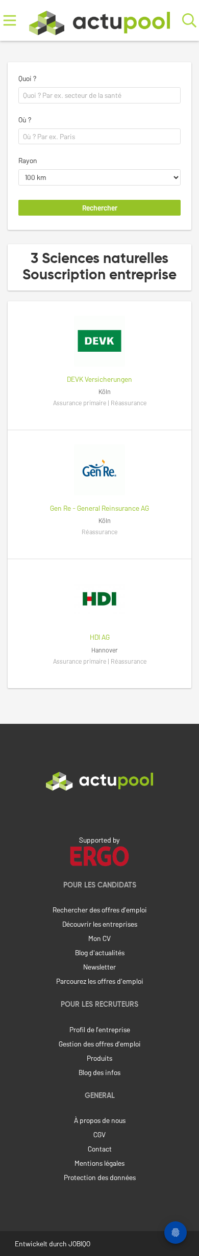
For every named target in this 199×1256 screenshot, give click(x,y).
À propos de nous (100, 1120)
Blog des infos (99, 1072)
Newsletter (99, 966)
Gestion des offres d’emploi (100, 1043)
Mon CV (99, 938)
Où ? (24, 119)
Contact (100, 1148)
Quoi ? (27, 78)
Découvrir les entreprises (99, 924)
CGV (99, 1134)
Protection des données (100, 1177)
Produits (99, 1058)
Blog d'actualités (100, 952)
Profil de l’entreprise (99, 1029)
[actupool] (99, 20)
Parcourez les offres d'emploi (99, 981)
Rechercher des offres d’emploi (100, 909)
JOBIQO (79, 1243)
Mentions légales (99, 1163)
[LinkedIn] (99, 812)
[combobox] (99, 95)
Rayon (27, 160)
